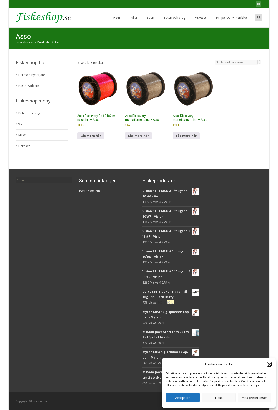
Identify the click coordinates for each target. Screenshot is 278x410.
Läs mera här (90, 136)
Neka (219, 397)
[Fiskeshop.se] (40, 16)
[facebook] (258, 5)
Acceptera (182, 397)
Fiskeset (200, 17)
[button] (269, 364)
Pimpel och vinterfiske (231, 17)
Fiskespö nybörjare (31, 75)
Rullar (133, 17)
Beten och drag (174, 17)
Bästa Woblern (28, 86)
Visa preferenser (254, 397)
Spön (150, 17)
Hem (116, 17)
